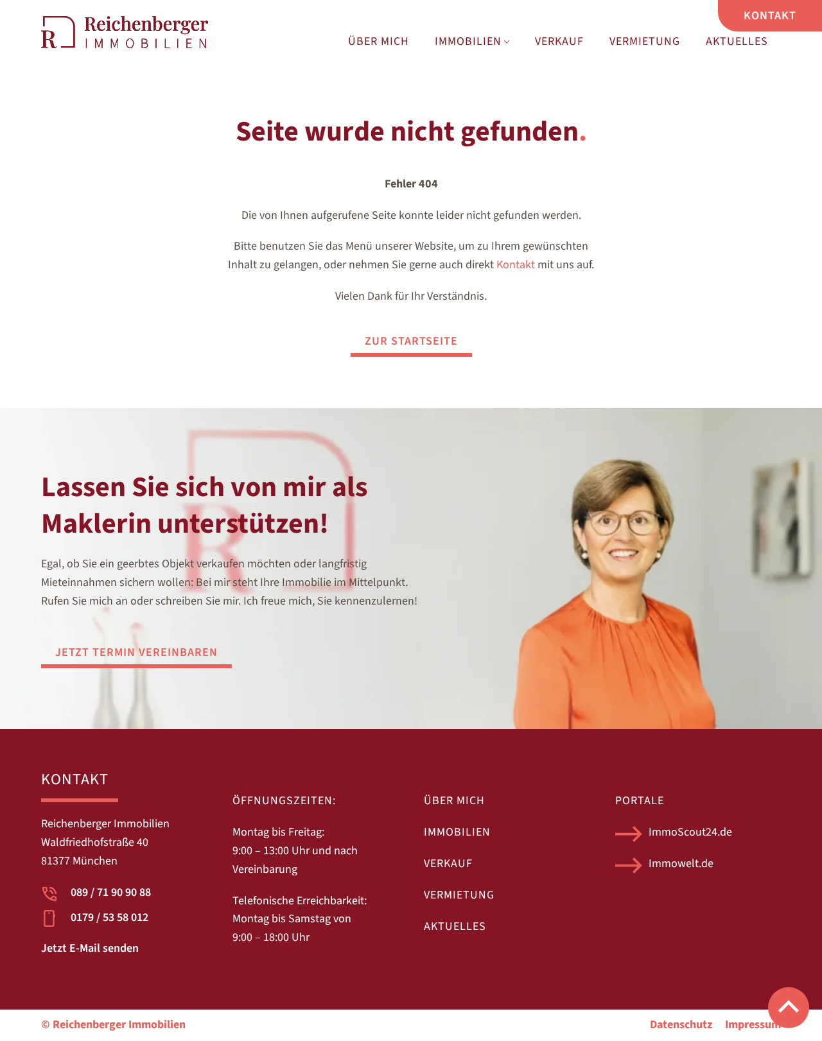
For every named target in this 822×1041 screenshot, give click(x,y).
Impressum (753, 1025)
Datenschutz (681, 1025)
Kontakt (515, 265)
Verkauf (559, 41)
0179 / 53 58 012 (109, 917)
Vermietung (644, 41)
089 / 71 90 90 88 (111, 892)
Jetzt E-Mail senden (90, 948)
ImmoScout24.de (690, 832)
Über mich (378, 41)
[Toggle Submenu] (506, 41)
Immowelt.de (681, 864)
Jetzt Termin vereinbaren (136, 652)
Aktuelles (737, 41)
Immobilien (468, 41)
